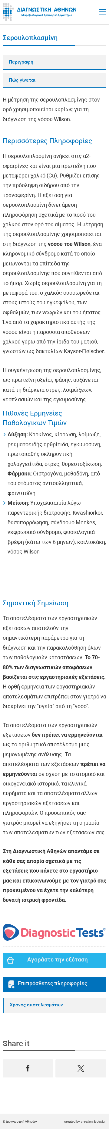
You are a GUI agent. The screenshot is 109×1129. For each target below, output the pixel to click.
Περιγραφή (21, 62)
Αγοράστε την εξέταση (57, 960)
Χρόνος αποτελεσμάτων (36, 1005)
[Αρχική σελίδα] (40, 12)
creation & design (93, 1121)
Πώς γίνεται (22, 80)
